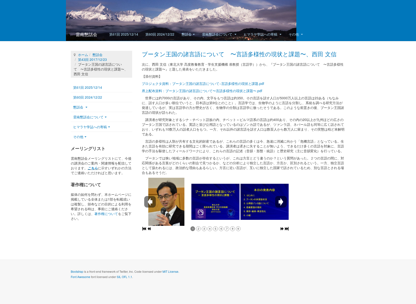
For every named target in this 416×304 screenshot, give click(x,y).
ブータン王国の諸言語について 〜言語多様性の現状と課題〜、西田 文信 (239, 54)
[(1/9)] (166, 202)
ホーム (83, 54)
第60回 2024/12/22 (159, 34)
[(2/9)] (215, 202)
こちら (93, 167)
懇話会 (187, 34)
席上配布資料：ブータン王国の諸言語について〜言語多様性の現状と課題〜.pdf (202, 90)
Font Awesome (80, 277)
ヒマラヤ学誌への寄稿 (261, 34)
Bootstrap (77, 271)
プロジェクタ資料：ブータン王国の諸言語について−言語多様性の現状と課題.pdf (203, 83)
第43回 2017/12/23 (92, 59)
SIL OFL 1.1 (124, 277)
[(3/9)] (264, 202)
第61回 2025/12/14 (123, 34)
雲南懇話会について (217, 34)
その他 (294, 34)
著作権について (106, 213)
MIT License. (170, 271)
